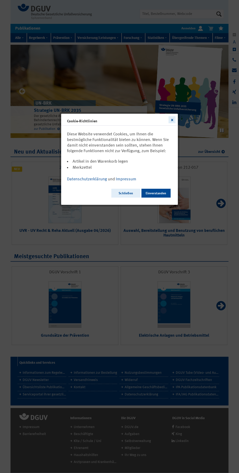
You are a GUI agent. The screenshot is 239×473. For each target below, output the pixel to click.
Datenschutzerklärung (87, 179)
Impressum (126, 179)
